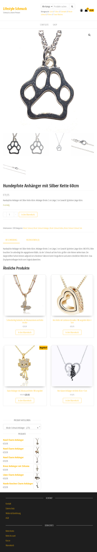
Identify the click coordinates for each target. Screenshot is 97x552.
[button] (89, 35)
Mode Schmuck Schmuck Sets (73, 228)
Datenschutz (10, 508)
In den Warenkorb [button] (24, 332)
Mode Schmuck (28, 228)
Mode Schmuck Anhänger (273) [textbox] (21, 427)
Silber (57, 11)
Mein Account (11, 535)
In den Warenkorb (28, 214)
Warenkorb (10, 545)
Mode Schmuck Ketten (56, 228)
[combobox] (22, 426)
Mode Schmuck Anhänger (41, 228)
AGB (7, 517)
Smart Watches (58, 14)
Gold (51, 11)
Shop (55, 24)
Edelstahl (63, 11)
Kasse (8, 540)
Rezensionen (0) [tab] (32, 239)
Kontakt (8, 503)
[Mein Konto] (81, 10)
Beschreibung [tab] (11, 239)
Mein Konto (10, 530)
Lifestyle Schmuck (15, 8)
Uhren (50, 14)
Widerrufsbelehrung (13, 513)
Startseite (44, 24)
